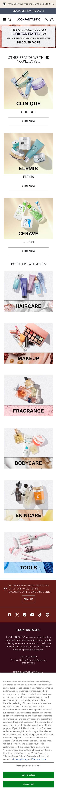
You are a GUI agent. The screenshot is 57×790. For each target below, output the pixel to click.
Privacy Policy (20, 759)
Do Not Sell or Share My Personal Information (28, 661)
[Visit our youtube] (32, 615)
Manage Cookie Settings (28, 766)
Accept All (28, 784)
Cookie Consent (28, 656)
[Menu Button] (3, 19)
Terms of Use (39, 759)
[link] (46, 19)
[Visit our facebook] (9, 615)
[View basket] (51, 19)
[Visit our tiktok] (40, 615)
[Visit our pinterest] (47, 615)
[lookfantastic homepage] (28, 19)
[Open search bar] (9, 19)
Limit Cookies (28, 775)
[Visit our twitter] (17, 615)
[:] (28, 292)
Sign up (28, 599)
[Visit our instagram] (24, 615)
